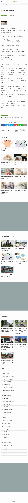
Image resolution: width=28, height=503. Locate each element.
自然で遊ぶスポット (8, 442)
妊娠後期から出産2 (7, 412)
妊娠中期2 (5, 406)
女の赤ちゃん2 (6, 404)
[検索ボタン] (26, 1)
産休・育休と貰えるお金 (8, 450)
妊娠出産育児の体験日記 (8, 390)
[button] (3, 125)
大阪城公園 (17, 117)
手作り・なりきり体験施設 (9, 439)
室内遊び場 (6, 434)
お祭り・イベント (7, 423)
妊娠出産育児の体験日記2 (8, 401)
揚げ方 (21, 117)
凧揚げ (13, 117)
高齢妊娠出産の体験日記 (8, 454)
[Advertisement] (14, 216)
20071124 (4, 117)
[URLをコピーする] (25, 125)
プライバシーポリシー (11, 498)
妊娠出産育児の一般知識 (8, 376)
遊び (6, 118)
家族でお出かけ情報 (7, 420)
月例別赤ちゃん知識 (8, 387)
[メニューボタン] (1, 1)
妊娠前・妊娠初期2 (7, 409)
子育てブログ (5, 15)
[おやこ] (14, 1)
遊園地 (5, 448)
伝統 (8, 117)
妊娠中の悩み (6, 384)
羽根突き (3, 118)
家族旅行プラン (7, 437)
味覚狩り (5, 429)
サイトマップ (18, 498)
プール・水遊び (7, 426)
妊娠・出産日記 (7, 395)
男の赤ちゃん (6, 398)
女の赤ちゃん (6, 392)
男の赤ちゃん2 (6, 414)
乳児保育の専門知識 (8, 379)
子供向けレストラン (8, 431)
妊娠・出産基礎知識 (8, 381)
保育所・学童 (6, 373)
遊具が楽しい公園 (7, 445)
